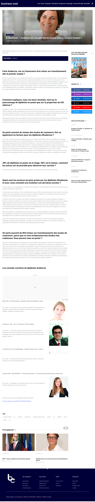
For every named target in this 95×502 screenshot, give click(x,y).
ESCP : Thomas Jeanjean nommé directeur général (16, 459)
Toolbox (73, 124)
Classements (74, 156)
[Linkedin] (87, 496)
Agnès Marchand (7, 416)
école (65, 416)
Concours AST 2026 (78, 3)
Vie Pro (42, 3)
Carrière (49, 416)
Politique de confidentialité (29, 496)
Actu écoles (5, 453)
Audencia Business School (39, 416)
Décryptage (69, 3)
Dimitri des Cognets (12, 40)
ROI (9, 420)
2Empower (38, 496)
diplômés (59, 416)
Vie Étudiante (54, 3)
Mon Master (87, 3)
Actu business (75, 176)
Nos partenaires (18, 496)
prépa (5, 420)
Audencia (20, 416)
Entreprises (48, 3)
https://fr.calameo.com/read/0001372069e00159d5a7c (16, 401)
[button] (92, 3)
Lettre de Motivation (76, 135)
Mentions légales (10, 496)
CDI (54, 416)
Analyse (73, 145)
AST (14, 416)
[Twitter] (77, 495)
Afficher (14, 58)
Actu (39, 3)
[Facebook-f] (79, 495)
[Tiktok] (85, 495)
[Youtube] (82, 495)
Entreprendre (62, 3)
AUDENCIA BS (27, 416)
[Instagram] (87, 495)
